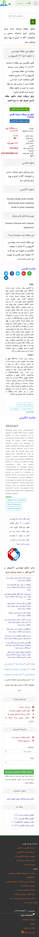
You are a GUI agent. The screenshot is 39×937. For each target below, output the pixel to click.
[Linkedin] (6, 278)
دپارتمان (31, 747)
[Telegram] (6, 273)
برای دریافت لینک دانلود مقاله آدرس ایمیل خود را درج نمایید (19, 98)
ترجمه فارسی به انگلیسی (26, 852)
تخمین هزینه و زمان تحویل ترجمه (22, 898)
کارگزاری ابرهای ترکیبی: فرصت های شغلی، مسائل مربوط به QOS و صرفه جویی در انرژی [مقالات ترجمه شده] (18, 654)
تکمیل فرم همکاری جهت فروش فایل (20, 799)
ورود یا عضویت (23, 3)
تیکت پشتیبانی (29, 928)
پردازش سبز (15, 409)
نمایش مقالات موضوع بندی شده (19, 771)
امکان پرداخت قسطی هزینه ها (19, 714)
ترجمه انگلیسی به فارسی (26, 848)
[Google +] (23, 273)
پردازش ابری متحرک (13, 288)
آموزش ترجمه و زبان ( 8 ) (24, 815)
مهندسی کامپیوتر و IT (17, 669)
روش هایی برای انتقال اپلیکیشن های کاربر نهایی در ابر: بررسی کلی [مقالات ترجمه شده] (17, 596)
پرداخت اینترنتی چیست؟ (26, 890)
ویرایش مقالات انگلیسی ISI (25, 856)
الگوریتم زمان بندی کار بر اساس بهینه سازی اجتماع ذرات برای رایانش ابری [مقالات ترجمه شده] (19, 606)
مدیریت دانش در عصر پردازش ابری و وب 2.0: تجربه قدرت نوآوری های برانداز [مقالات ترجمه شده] (17, 622)
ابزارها (33, 924)
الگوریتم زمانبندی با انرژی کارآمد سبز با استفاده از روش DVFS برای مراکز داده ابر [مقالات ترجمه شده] (18, 645)
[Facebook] (12, 273)
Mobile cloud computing (16, 500)
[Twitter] (18, 273)
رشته (32, 758)
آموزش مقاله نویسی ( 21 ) (24, 818)
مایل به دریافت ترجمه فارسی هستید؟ (21, 115)
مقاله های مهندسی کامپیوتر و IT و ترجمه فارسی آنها (20, 674)
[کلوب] (29, 273)
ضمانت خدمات (25, 707)
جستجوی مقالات (24, 741)
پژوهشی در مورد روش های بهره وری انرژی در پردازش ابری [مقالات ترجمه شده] (19, 587)
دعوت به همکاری (29, 919)
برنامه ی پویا (27, 409)
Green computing (14, 504)
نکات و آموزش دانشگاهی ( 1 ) (23, 822)
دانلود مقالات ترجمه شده (21, 737)
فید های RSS (29, 932)
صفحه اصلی (30, 664)
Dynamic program (14, 508)
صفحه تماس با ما (30, 902)
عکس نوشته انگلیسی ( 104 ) (23, 825)
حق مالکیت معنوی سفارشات (20, 710)
